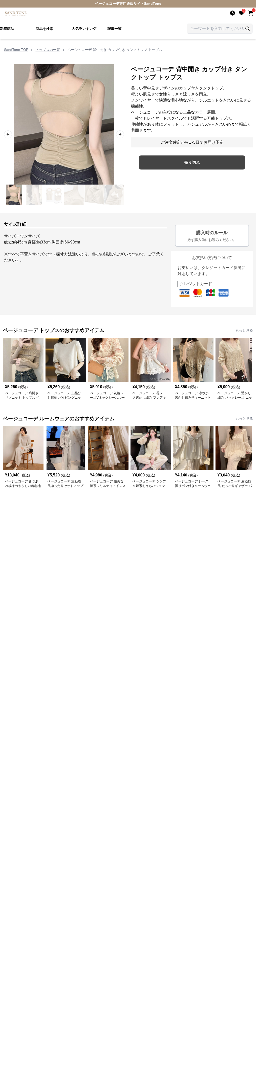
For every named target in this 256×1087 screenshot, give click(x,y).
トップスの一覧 (48, 50)
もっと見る (244, 330)
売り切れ (192, 162)
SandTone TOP (16, 50)
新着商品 (7, 29)
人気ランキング (84, 29)
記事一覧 (115, 29)
